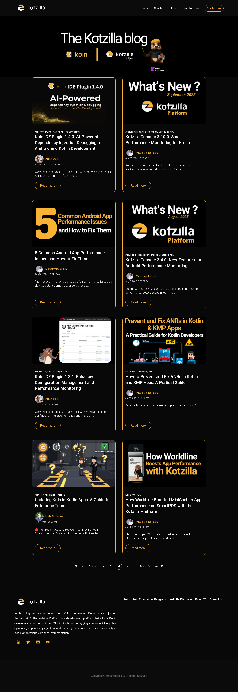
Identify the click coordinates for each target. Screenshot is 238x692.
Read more (47, 185)
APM (57, 132)
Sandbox (159, 8)
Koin (173, 8)
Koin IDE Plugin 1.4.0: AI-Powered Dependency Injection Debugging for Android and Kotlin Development (69, 142)
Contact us (214, 8)
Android (129, 132)
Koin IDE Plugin (47, 132)
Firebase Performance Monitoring (153, 255)
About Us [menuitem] (216, 599)
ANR (150, 372)
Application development (146, 132)
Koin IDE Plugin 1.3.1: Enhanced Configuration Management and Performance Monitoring (65, 382)
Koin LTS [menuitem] (200, 599)
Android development (71, 132)
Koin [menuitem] (126, 599)
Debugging (164, 132)
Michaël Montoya (54, 516)
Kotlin (128, 372)
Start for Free (191, 8)
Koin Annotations (48, 495)
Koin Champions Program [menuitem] (149, 599)
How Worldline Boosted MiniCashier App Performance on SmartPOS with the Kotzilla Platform (163, 505)
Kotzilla (61, 495)
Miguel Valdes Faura (147, 152)
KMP (134, 372)
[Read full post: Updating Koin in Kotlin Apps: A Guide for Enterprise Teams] (73, 463)
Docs (144, 8)
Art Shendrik (52, 159)
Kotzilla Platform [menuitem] (181, 599)
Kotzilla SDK (40, 372)
